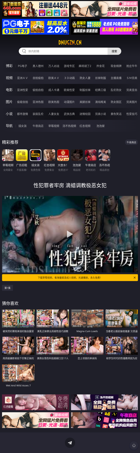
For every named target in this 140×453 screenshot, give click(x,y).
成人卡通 (53, 90)
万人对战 (53, 66)
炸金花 (100, 66)
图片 (9, 102)
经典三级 (100, 90)
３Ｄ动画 (69, 78)
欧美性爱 (69, 90)
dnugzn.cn (70, 42)
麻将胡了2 (85, 66)
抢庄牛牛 (131, 66)
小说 (9, 113)
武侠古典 (69, 114)
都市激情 (22, 114)
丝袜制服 (100, 78)
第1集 (7, 287)
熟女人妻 (85, 78)
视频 (9, 78)
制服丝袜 (85, 90)
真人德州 (38, 66)
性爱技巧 (131, 114)
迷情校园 (85, 114)
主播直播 (116, 78)
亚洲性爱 (22, 90)
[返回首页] (134, 445)
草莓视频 (53, 126)
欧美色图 (53, 102)
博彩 (9, 66)
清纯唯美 (100, 102)
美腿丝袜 (85, 102)
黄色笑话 (116, 114)
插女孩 (22, 126)
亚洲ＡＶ (22, 78)
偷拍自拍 (38, 90)
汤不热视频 (69, 126)
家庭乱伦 (38, 114)
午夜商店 (38, 126)
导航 (9, 125)
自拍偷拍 (38, 78)
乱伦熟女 (116, 90)
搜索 (114, 51)
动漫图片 (69, 102)
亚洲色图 (38, 102)
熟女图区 (116, 102)
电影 (9, 90)
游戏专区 (69, 66)
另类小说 (100, 114)
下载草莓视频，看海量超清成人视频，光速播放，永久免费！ (70, 277)
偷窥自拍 (22, 102)
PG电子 (22, 66)
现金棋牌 (116, 66)
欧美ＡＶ (53, 78)
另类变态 (131, 90)
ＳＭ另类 (131, 78)
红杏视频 (85, 126)
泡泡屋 (100, 126)
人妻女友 (53, 114)
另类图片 (131, 102)
